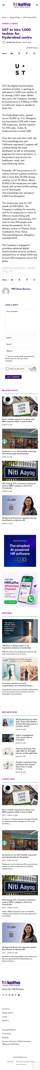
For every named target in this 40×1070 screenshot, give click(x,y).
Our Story (6, 1009)
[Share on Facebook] (26, 53)
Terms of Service (21, 1064)
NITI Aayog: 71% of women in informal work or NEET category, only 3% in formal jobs (18, 486)
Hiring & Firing (10, 24)
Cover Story (6, 1034)
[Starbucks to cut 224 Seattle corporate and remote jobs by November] (20, 439)
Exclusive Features (9, 1030)
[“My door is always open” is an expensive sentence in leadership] (20, 631)
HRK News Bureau (15, 42)
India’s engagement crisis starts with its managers (24, 737)
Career (4, 1017)
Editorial (5, 1038)
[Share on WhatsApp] (34, 53)
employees (31, 268)
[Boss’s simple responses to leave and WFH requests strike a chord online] (20, 406)
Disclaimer (10, 1061)
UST (11, 271)
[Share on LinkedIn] (11, 53)
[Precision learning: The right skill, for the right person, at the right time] (8, 751)
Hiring (5, 271)
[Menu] (3, 5)
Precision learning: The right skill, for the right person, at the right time (26, 751)
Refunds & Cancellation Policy (25, 1061)
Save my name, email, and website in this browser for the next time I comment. (19, 359)
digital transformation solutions (14, 268)
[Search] (37, 5)
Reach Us (5, 1020)
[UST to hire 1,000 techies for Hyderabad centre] (20, 69)
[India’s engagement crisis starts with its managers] (8, 738)
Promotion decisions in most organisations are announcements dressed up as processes (17, 686)
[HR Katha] (21, 5)
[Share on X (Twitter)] (19, 53)
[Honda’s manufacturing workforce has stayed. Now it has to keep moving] (8, 765)
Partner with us (7, 1013)
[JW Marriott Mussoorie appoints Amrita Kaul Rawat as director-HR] (20, 505)
